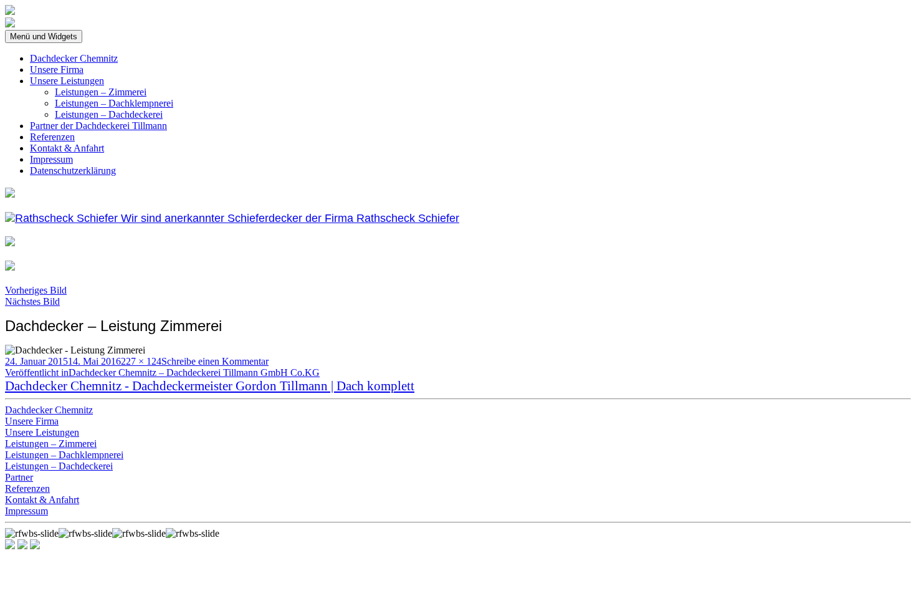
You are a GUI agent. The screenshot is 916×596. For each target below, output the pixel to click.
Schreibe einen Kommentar (215, 361)
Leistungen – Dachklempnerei (114, 103)
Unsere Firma (56, 69)
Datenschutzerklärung (73, 170)
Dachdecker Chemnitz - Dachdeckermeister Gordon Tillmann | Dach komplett (209, 385)
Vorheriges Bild (36, 290)
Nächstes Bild (32, 301)
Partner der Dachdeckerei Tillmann (98, 125)
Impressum (51, 159)
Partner (19, 477)
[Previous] (22, 546)
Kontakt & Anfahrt (67, 148)
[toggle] (10, 546)
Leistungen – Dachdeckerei (109, 114)
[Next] (35, 546)
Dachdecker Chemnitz (74, 58)
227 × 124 (141, 361)
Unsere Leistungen (67, 80)
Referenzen (52, 137)
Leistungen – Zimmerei (100, 92)
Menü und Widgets (43, 36)
